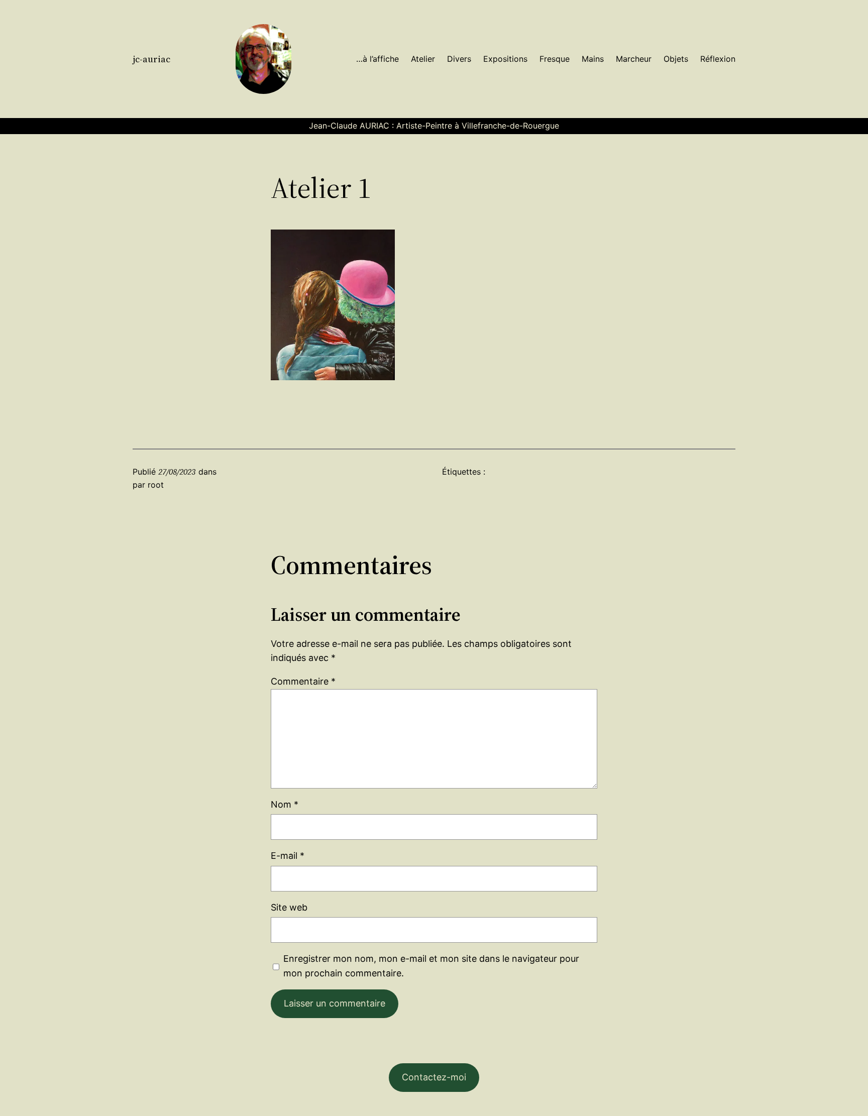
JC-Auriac (151, 59)
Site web (289, 907)
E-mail (287, 855)
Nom (284, 804)
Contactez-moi (434, 1077)
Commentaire (303, 681)
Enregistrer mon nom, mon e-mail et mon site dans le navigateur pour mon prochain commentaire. (431, 965)
